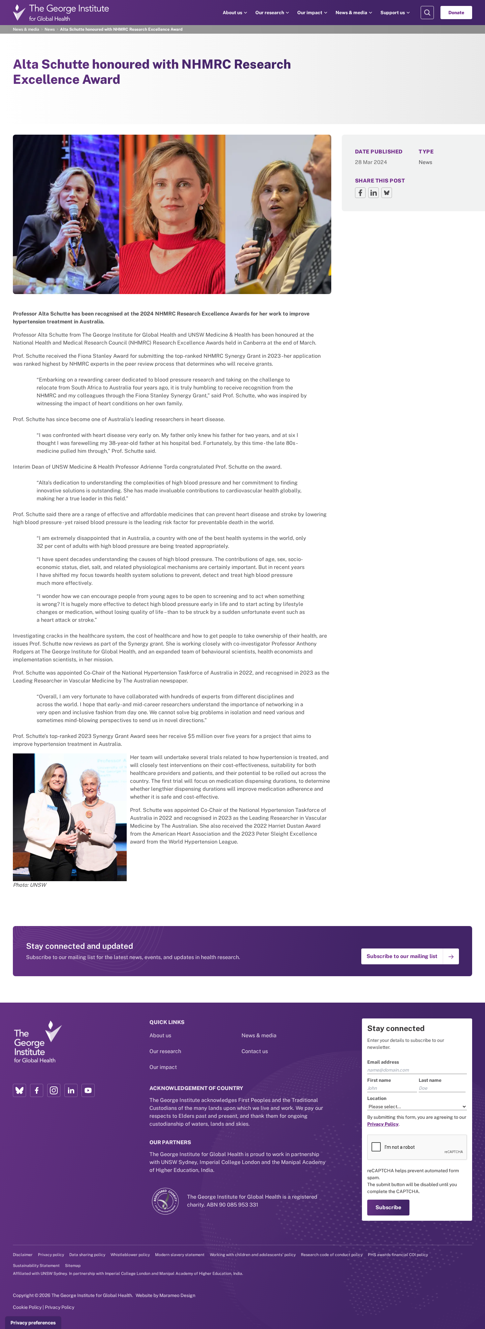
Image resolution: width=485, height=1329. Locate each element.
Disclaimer (23, 1254)
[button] (410, 956)
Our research (269, 12)
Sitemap (73, 1265)
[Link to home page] (37, 1041)
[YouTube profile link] (88, 1090)
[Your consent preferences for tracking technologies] (33, 1322)
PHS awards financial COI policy (398, 1254)
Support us (392, 12)
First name (379, 1080)
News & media (351, 12)
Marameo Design (177, 1295)
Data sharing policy (87, 1254)
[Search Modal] (427, 12)
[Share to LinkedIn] (373, 192)
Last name (430, 1080)
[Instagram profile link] (53, 1090)
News (50, 29)
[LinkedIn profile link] (71, 1090)
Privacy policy (51, 1254)
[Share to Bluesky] (386, 192)
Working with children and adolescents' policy (253, 1254)
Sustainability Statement (36, 1265)
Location (376, 1098)
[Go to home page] (61, 12)
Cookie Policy (27, 1307)
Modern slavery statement (180, 1254)
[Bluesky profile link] (19, 1090)
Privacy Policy (59, 1307)
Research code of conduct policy (332, 1254)
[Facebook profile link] (36, 1090)
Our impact (309, 12)
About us (232, 12)
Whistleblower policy (130, 1254)
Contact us (255, 1051)
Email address (383, 1062)
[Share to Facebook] (360, 192)
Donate (456, 12)
